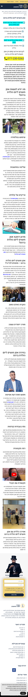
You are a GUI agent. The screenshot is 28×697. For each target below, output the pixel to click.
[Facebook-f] (14, 670)
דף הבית (25, 11)
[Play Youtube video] (14, 474)
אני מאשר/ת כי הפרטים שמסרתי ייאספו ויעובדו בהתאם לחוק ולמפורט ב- (14, 590)
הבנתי (23, 693)
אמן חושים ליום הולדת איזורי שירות (13, 11)
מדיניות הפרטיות (20, 592)
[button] (2, 6)
